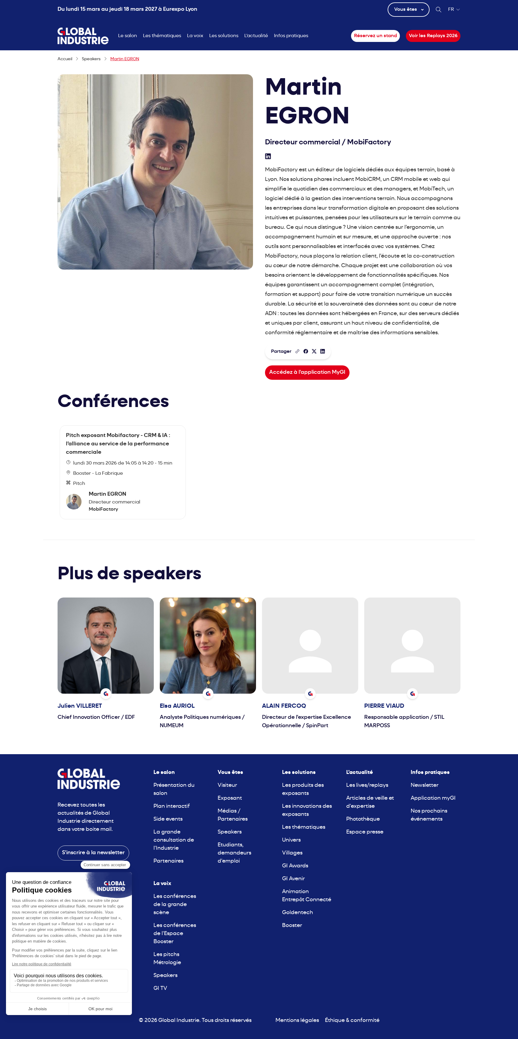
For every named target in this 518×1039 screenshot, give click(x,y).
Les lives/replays (367, 785)
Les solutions (223, 36)
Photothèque (363, 819)
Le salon (127, 36)
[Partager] (305, 351)
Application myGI (433, 798)
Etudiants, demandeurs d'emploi (234, 853)
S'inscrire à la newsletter (93, 853)
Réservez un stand (375, 36)
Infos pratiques (291, 36)
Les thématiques (162, 36)
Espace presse (364, 832)
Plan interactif (171, 806)
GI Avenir (293, 879)
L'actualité (256, 36)
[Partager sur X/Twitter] (314, 351)
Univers (291, 840)
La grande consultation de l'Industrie (173, 840)
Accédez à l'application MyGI (307, 372)
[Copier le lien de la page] (297, 351)
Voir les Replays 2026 (433, 36)
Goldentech (297, 913)
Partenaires (168, 861)
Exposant (230, 798)
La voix (195, 36)
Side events (168, 819)
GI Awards (295, 866)
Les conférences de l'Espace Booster (174, 934)
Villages (292, 853)
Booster (292, 925)
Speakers (165, 975)
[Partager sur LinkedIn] (322, 351)
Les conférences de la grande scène (174, 905)
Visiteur (227, 785)
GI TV (160, 988)
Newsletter (425, 785)
